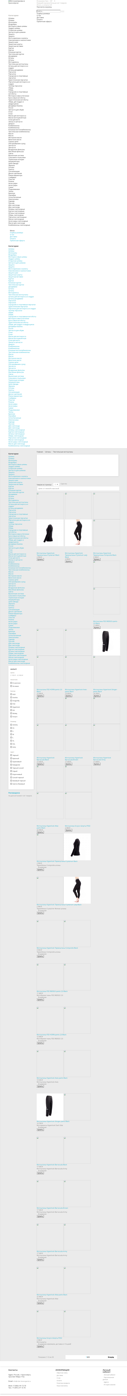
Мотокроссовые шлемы (17, 26)
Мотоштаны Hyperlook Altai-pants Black (48, 827)
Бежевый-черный (19, 781)
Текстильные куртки (16, 54)
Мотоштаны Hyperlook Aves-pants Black (76, 690)
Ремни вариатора (15, 175)
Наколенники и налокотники (19, 40)
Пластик (11, 179)
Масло (10, 136)
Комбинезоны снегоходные (19, 225)
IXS (14, 710)
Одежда (11, 201)
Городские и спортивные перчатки (18, 77)
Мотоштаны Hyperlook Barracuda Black (45, 759)
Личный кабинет (109, 1375)
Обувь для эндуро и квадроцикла (16, 103)
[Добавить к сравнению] (37, 549)
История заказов (109, 1385)
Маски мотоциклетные (17, 118)
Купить (40, 559)
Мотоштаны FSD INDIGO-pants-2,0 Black (105, 622)
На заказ (16, 686)
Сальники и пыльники (17, 157)
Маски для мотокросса (17, 116)
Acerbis (15, 697)
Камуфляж (16, 765)
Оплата (59, 1380)
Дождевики (12, 56)
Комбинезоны (13, 128)
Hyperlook (16, 707)
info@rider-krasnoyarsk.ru (22, 1381)
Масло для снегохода (16, 223)
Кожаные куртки (14, 52)
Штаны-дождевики (15, 70)
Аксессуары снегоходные (18, 221)
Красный (16, 758)
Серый (15, 771)
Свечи (10, 153)
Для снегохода (14, 207)
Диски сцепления (15, 173)
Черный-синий (18, 768)
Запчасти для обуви (16, 110)
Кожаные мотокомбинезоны (19, 130)
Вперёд (111, 1357)
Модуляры (12, 24)
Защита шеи (13, 42)
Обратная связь (62, 1373)
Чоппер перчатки (15, 86)
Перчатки (12, 74)
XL (13, 741)
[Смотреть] (37, 551)
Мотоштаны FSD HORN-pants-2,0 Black (49, 690)
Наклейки (12, 195)
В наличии (17, 683)
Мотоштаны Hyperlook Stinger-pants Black (105, 690)
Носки (10, 108)
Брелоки (11, 193)
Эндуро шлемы (14, 28)
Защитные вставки (15, 46)
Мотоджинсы (13, 62)
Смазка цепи (13, 141)
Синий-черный (18, 777)
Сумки (10, 187)
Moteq (15, 713)
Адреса (106, 1382)
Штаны (11, 60)
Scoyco (15, 717)
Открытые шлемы (15, 30)
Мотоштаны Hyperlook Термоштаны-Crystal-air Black (48, 554)
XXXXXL (15, 725)
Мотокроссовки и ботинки (18, 96)
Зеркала (11, 165)
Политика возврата (63, 1383)
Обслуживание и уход (16, 143)
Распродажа (14, 793)
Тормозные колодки (16, 159)
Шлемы (11, 20)
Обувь (10, 90)
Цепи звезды (13, 163)
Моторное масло (15, 137)
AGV (14, 694)
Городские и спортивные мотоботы (18, 93)
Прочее (11, 203)
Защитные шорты (15, 44)
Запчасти (12, 147)
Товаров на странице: (44, 485)
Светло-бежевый (19, 784)
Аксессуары (12, 185)
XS (13, 728)
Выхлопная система (16, 155)
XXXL (14, 747)
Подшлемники (14, 189)
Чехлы (10, 191)
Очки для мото (14, 120)
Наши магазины (62, 1386)
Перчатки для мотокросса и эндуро (19, 83)
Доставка (60, 1375)
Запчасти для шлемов (16, 32)
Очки (10, 114)
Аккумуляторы (14, 161)
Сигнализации (14, 171)
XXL (14, 744)
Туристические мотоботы (18, 100)
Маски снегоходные (16, 219)
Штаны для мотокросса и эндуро (18, 67)
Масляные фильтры (16, 151)
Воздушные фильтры (16, 149)
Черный (15, 755)
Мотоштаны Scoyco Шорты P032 (77, 826)
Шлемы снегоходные (16, 209)
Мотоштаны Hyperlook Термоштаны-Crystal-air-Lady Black (76, 555)
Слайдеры (12, 177)
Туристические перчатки (18, 80)
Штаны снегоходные (16, 213)
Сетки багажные (14, 197)
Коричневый (17, 774)
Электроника (13, 199)
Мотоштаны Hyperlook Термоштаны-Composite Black (104, 554)
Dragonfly (16, 701)
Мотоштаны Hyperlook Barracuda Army (102, 759)
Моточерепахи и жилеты (18, 38)
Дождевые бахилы (15, 106)
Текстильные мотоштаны (18, 64)
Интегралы (12, 22)
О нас (59, 1378)
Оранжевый (17, 762)
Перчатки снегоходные (17, 217)
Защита (11, 36)
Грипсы (11, 169)
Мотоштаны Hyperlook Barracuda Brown (74, 759)
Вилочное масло (14, 139)
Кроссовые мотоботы (16, 98)
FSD (14, 704)
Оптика (11, 167)
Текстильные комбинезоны (19, 132)
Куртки (11, 50)
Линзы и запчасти (15, 122)
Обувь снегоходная (16, 215)
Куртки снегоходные (16, 211)
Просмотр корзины (44, 7)
